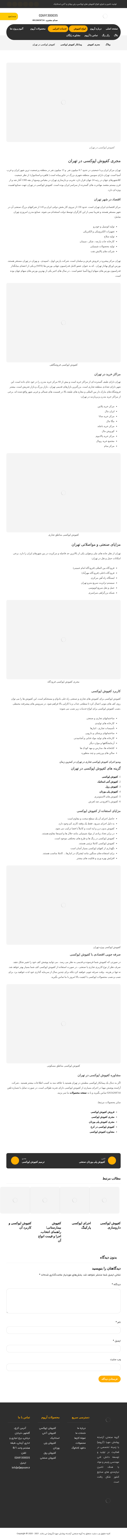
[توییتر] (17, 1480)
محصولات (81, 1443)
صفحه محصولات (78, 1092)
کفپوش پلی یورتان (108, 791)
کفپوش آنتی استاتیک (107, 781)
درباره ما (81, 1428)
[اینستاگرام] (30, 4)
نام (118, 1322)
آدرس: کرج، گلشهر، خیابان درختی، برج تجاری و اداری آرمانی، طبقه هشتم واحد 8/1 (19, 1438)
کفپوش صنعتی (48, 1458)
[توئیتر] (36, 4)
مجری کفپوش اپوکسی (102, 1117)
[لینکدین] (25, 4)
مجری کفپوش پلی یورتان (101, 1122)
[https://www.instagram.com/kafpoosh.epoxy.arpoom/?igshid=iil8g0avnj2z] (23, 1480)
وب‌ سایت (115, 1359)
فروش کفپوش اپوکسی (102, 1112)
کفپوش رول (111, 786)
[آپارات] (20, 4)
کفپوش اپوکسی (110, 776)
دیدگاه (116, 1284)
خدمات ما (80, 1433)
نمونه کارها (80, 1438)
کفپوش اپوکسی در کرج (102, 1127)
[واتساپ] (9, 4)
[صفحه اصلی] (117, 44)
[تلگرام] (14, 4)
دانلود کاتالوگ (79, 1448)
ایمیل (117, 1341)
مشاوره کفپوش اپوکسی (102, 1131)
